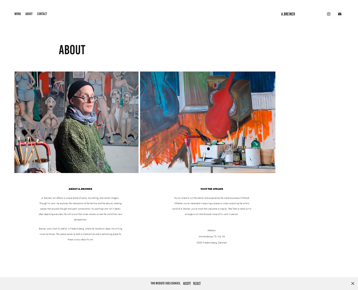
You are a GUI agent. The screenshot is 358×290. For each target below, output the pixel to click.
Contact (42, 14)
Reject (197, 283)
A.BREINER (288, 14)
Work (17, 14)
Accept (187, 283)
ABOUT (29, 14)
